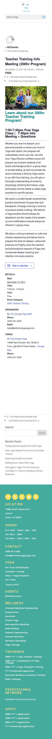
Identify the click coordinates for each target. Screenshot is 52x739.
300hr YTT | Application (17, 718)
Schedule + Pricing (14, 572)
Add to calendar (20, 265)
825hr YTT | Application (17, 722)
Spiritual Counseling (15, 641)
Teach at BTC (12, 585)
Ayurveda (10, 616)
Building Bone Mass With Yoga (19, 462)
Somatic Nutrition (14, 637)
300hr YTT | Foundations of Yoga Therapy (22, 662)
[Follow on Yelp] (36, 497)
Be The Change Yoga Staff (19, 313)
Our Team (10, 580)
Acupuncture (12, 612)
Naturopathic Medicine (17, 624)
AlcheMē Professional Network (20, 699)
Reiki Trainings (13, 679)
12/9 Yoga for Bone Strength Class (23, 77)
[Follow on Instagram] (15, 497)
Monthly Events (13, 596)
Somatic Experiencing (16, 633)
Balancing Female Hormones (18, 458)
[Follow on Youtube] (29, 497)
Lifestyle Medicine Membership (21, 608)
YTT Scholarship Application (19, 671)
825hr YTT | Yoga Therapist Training (24, 667)
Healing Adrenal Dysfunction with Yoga (23, 445)
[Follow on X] (22, 497)
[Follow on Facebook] (8, 497)
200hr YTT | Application (17, 714)
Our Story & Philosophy (17, 567)
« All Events (11, 47)
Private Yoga (11, 620)
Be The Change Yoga (17, 338)
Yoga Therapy (12, 645)
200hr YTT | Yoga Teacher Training (23, 657)
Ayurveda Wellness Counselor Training (25, 675)
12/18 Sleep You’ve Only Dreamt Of (23, 81)
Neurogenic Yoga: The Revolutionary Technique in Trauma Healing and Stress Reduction (24, 471)
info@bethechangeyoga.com (20, 556)
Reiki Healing (12, 628)
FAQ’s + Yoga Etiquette (17, 576)
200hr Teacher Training (18, 303)
